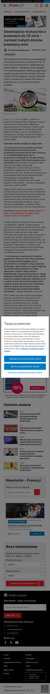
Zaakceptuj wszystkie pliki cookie (25, 358)
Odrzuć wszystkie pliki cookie (25, 366)
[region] (25, 347)
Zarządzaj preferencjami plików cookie (25, 372)
